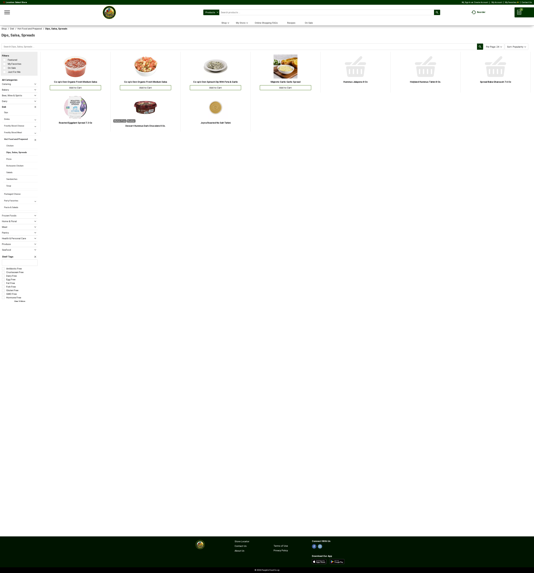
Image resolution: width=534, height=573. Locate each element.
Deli (12, 28)
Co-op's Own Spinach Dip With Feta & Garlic (215, 81)
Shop (4, 28)
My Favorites (510, 2)
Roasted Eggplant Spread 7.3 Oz (75, 122)
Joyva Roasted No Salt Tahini (216, 122)
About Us (239, 550)
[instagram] (320, 547)
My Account (497, 2)
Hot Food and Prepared (30, 28)
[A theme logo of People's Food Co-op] (109, 12)
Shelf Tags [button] (7, 256)
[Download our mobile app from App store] (319, 561)
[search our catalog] (437, 12)
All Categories (9, 79)
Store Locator (242, 541)
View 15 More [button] (19, 301)
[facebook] (314, 547)
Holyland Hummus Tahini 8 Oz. (425, 81)
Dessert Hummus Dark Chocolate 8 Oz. (145, 125)
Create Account (481, 2)
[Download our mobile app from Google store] (337, 561)
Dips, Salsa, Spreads (56, 28)
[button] (35, 84)
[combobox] (211, 12)
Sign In (468, 2)
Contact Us (527, 2)
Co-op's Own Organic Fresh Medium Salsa (75, 81)
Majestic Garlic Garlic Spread (286, 81)
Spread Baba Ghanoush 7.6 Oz (495, 81)
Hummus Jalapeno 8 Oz (355, 81)
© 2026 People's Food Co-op (267, 570)
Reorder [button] (481, 12)
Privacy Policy (281, 550)
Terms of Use (281, 545)
